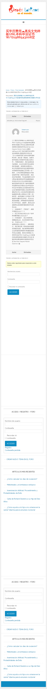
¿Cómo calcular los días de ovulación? (22, 479)
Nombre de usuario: (13, 271)
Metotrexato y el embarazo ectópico (21, 485)
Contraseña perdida (12, 450)
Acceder (13, 292)
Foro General (19, 90)
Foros (12, 90)
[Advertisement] (23, 64)
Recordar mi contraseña (17, 287)
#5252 (38, 120)
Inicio (7, 90)
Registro (8, 448)
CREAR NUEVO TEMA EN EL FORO (20, 459)
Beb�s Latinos (23, 9)
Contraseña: (11, 279)
